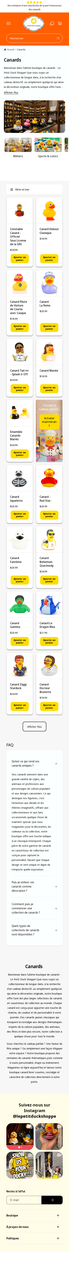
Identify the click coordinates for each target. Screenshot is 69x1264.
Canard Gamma (15, 625)
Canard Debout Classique (49, 230)
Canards (21, 49)
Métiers (18, 156)
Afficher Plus (11, 92)
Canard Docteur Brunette (45, 688)
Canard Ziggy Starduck (18, 686)
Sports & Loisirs (48, 156)
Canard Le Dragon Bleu (47, 625)
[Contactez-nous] (52, 23)
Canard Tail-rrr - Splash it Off (19, 372)
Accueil (10, 49)
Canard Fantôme (16, 559)
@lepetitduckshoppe (34, 1116)
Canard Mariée (49, 370)
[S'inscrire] (52, 1200)
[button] (8, 23)
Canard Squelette (16, 498)
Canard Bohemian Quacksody (47, 561)
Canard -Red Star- (45, 498)
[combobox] (34, 38)
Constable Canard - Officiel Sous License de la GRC (18, 236)
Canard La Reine (45, 303)
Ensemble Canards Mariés (16, 435)
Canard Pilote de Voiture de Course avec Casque (18, 307)
